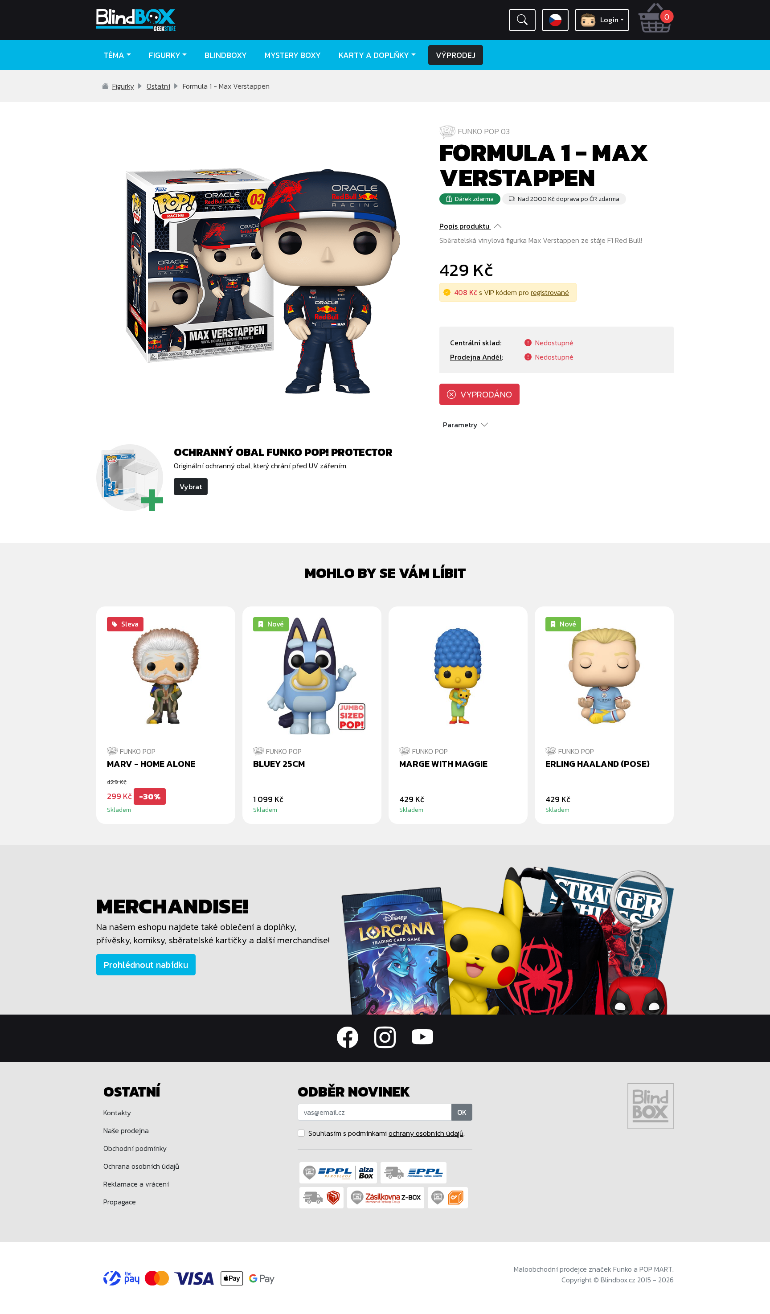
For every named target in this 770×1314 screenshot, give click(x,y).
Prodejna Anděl (476, 357)
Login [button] (609, 19)
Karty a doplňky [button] (374, 55)
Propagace (119, 1201)
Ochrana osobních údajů (141, 1166)
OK (462, 1112)
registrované (550, 292)
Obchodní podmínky (135, 1148)
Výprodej (455, 55)
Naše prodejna (126, 1130)
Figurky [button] (164, 55)
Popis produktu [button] (464, 226)
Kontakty (117, 1112)
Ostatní (158, 86)
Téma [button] (113, 55)
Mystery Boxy (293, 55)
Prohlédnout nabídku (146, 964)
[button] (522, 20)
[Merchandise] (507, 939)
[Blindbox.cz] (164, 20)
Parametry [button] (460, 424)
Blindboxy (226, 55)
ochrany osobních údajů (426, 1133)
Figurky (123, 86)
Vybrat (191, 486)
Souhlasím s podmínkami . (386, 1133)
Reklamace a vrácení (136, 1184)
